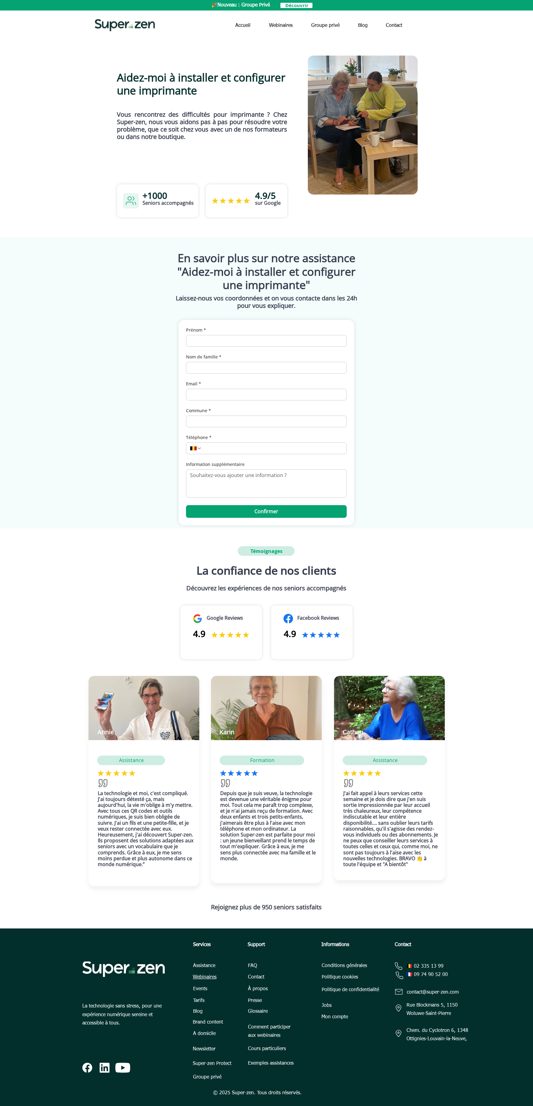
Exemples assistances (271, 1063)
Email (193, 383)
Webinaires (205, 977)
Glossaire (258, 1011)
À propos (258, 989)
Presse (255, 1000)
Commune (198, 410)
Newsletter (204, 1049)
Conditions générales (344, 965)
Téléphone (199, 437)
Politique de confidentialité (350, 989)
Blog (198, 1011)
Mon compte (334, 1017)
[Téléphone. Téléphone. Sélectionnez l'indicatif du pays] (196, 448)
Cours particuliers (267, 1048)
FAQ (252, 965)
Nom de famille (203, 356)
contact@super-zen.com (433, 992)
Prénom (196, 330)
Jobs (327, 1005)
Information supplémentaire (215, 464)
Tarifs (199, 1000)
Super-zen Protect (212, 1063)
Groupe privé (207, 1077)
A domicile (204, 1033)
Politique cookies (340, 977)
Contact (256, 977)
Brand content (208, 1022)
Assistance (204, 965)
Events (200, 989)
